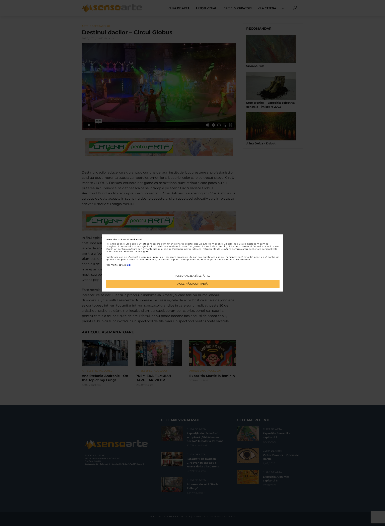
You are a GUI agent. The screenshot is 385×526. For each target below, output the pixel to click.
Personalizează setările (192, 275)
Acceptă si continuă (192, 283)
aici (129, 264)
